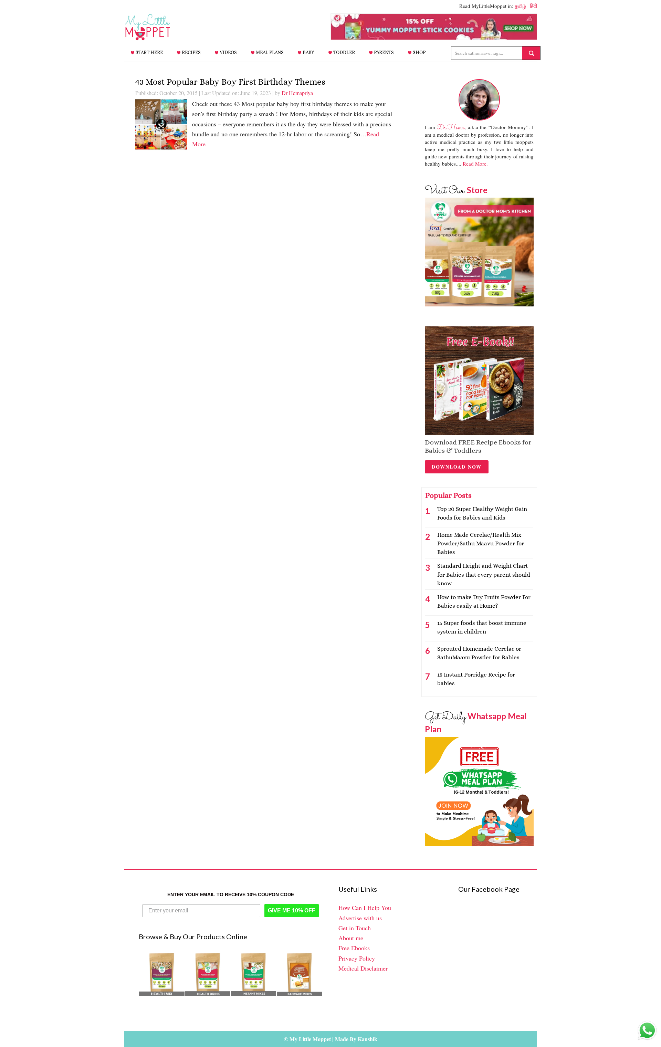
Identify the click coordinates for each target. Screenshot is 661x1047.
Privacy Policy (356, 958)
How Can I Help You (364, 907)
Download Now (457, 466)
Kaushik (367, 1039)
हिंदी (533, 5)
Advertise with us (360, 918)
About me (350, 938)
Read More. (475, 163)
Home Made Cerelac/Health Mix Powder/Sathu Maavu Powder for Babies (480, 543)
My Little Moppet (158, 27)
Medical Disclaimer (363, 968)
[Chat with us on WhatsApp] (647, 1032)
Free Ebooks (354, 948)
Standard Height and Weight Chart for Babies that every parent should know (483, 574)
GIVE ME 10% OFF (291, 910)
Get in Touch (354, 928)
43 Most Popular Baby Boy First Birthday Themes (230, 82)
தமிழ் (520, 5)
